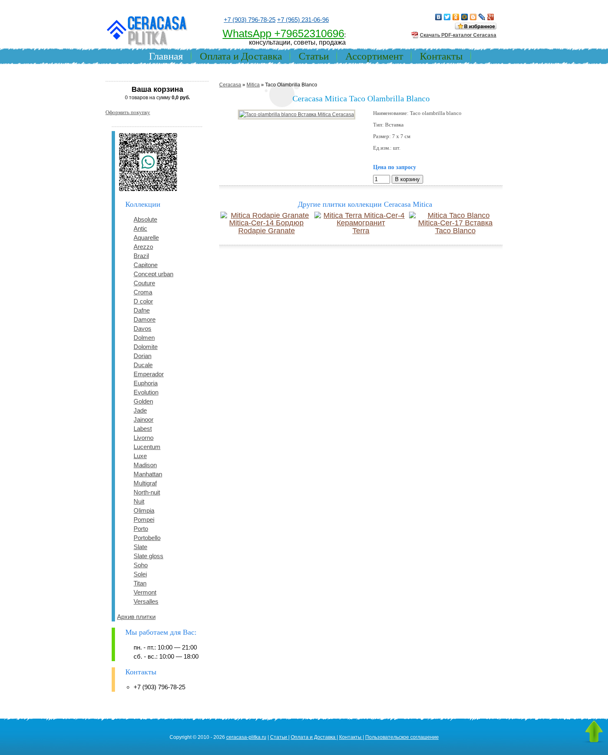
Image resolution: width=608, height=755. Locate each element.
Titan (140, 583)
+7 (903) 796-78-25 (249, 19)
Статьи (314, 56)
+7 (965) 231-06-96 (303, 19)
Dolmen (144, 337)
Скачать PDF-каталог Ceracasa (458, 35)
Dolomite (146, 346)
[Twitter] (447, 17)
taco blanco (455, 231)
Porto (141, 528)
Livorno (143, 437)
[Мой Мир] (464, 17)
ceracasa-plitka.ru (246, 737)
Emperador (149, 374)
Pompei (144, 519)
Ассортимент (374, 56)
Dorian (142, 355)
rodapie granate (266, 231)
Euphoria (146, 383)
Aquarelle (146, 237)
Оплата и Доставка (241, 56)
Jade (140, 410)
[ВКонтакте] (438, 17)
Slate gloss (148, 555)
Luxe (140, 455)
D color (143, 301)
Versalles (146, 601)
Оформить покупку (127, 112)
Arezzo (143, 246)
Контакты (441, 56)
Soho (141, 565)
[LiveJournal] (482, 17)
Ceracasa (230, 85)
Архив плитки (136, 616)
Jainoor (143, 419)
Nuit (139, 501)
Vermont (145, 592)
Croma (143, 292)
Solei (140, 574)
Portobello (147, 537)
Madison (145, 464)
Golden (143, 401)
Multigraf (145, 483)
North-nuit (147, 492)
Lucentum (147, 446)
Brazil (141, 255)
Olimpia (144, 510)
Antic (140, 228)
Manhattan (148, 474)
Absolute (145, 219)
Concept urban (153, 273)
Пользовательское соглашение (402, 737)
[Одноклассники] (456, 17)
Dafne (142, 310)
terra (360, 231)
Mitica (253, 85)
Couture (144, 283)
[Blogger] (473, 17)
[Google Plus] (490, 17)
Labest (143, 428)
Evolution (146, 392)
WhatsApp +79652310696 (283, 33)
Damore (145, 319)
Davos (142, 328)
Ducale (143, 364)
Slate (140, 546)
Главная (166, 56)
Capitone (146, 264)
